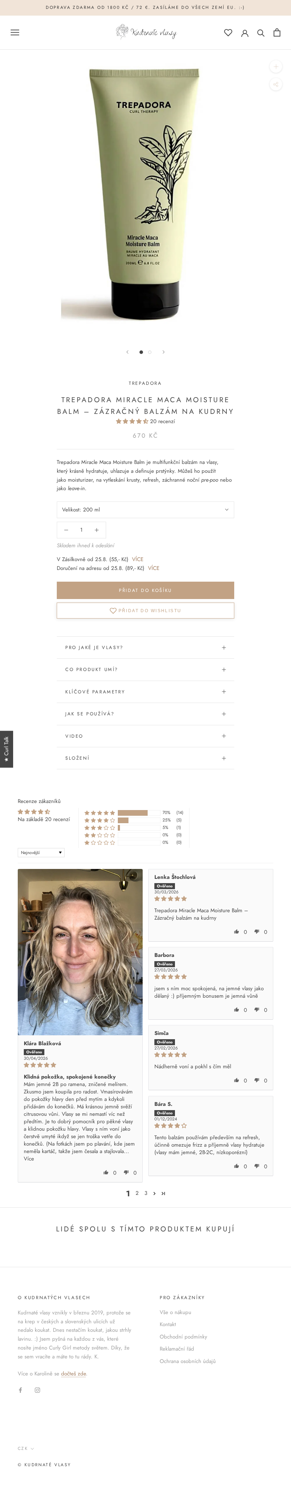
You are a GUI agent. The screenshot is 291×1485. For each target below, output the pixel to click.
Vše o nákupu (175, 1312)
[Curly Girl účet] (244, 32)
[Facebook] (20, 1389)
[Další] (164, 352)
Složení (77, 758)
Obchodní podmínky (183, 1337)
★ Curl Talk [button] (6, 749)
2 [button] (137, 1193)
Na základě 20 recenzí (44, 819)
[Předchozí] (127, 352)
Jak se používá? (90, 713)
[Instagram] (37, 1389)
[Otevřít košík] (277, 32)
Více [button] (29, 1159)
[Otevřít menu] (15, 32)
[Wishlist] (228, 32)
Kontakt (168, 1324)
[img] (80, 1065)
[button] (133, 421)
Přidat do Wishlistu (150, 610)
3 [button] (145, 1193)
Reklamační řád (177, 1349)
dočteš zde (73, 1374)
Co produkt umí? (91, 669)
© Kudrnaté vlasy (44, 1465)
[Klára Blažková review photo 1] (80, 952)
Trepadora (145, 383)
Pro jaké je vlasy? (94, 647)
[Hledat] (261, 32)
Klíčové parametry (95, 691)
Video (74, 736)
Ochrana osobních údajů (188, 1361)
